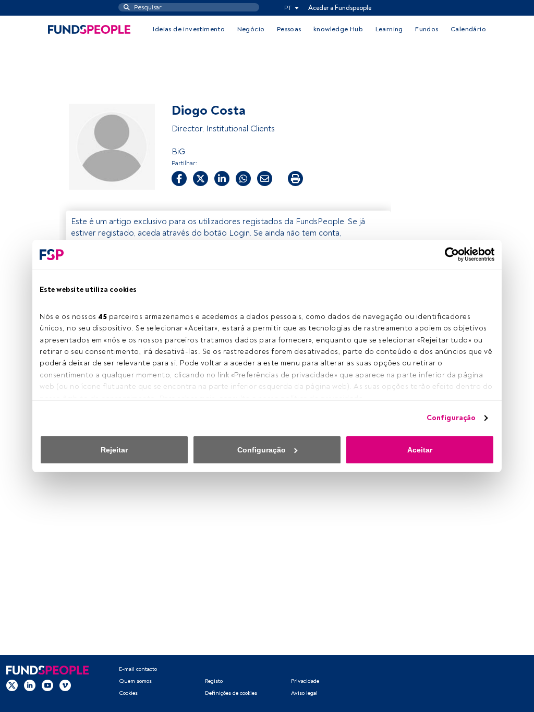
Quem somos (135, 681)
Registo (214, 681)
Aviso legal (304, 693)
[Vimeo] (65, 685)
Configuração (451, 417)
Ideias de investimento (189, 29)
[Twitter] (12, 685)
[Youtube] (47, 685)
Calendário (468, 29)
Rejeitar (114, 450)
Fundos (426, 29)
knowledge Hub (338, 29)
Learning (389, 29)
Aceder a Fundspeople (339, 8)
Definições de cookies (231, 693)
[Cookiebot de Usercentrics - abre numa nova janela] (448, 254)
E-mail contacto (138, 669)
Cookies (128, 693)
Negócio (251, 29)
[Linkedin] (29, 685)
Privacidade (305, 681)
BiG (178, 151)
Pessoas (289, 29)
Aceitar (419, 450)
